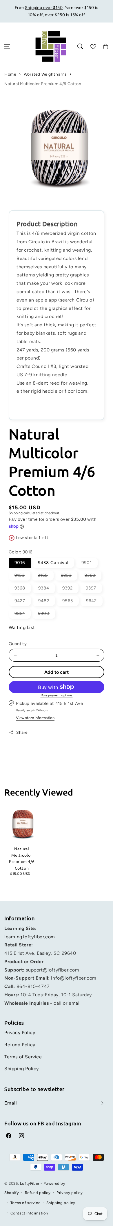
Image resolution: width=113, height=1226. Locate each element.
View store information (35, 718)
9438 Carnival (53, 562)
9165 (46, 576)
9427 (22, 602)
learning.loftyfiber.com (29, 936)
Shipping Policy (21, 1068)
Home (10, 74)
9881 (22, 615)
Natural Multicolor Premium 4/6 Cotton (42, 83)
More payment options (57, 695)
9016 (19, 562)
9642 (94, 602)
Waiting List (22, 627)
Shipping (16, 513)
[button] (7, 46)
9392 (70, 589)
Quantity (18, 643)
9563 (70, 602)
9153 (22, 576)
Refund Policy (19, 1044)
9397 (94, 589)
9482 (46, 602)
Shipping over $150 (44, 7)
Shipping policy (60, 1203)
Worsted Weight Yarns (45, 74)
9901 (89, 564)
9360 (93, 576)
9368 (22, 589)
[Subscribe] (102, 1103)
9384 (46, 589)
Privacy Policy (19, 1032)
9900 (46, 615)
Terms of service (25, 1203)
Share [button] (22, 732)
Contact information (29, 1213)
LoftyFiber (29, 1183)
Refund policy (38, 1193)
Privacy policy (70, 1193)
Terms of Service (23, 1057)
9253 (69, 576)
